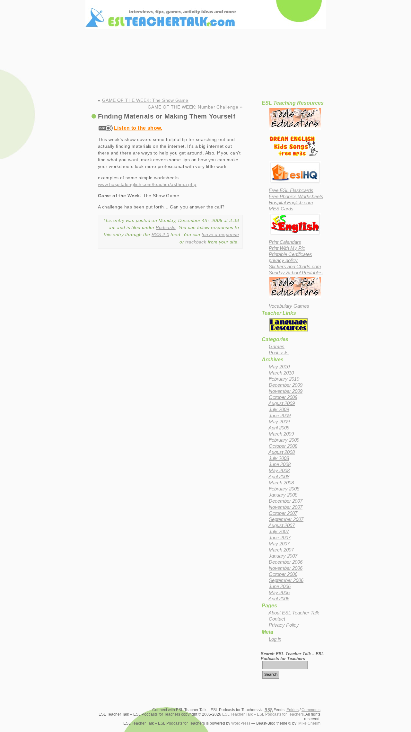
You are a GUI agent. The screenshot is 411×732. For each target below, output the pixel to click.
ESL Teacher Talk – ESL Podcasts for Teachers (205, 6)
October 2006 (283, 574)
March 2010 (281, 372)
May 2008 (279, 470)
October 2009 (283, 397)
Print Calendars (285, 242)
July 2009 (279, 409)
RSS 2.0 (160, 234)
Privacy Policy (284, 625)
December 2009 (285, 385)
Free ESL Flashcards (291, 190)
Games (276, 346)
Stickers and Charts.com (295, 266)
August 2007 (281, 525)
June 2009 (280, 415)
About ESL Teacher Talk (293, 612)
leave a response (220, 234)
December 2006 (285, 562)
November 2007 (285, 507)
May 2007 (279, 543)
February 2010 (284, 379)
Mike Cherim (309, 723)
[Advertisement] (205, 78)
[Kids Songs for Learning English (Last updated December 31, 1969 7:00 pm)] (294, 157)
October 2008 (283, 446)
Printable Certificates (290, 254)
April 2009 (278, 427)
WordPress (240, 723)
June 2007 (280, 537)
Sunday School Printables (296, 272)
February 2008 (284, 488)
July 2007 (279, 531)
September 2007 (286, 519)
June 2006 (280, 586)
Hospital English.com (291, 202)
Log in (275, 639)
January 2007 (283, 556)
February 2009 (284, 440)
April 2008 (278, 476)
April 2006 (278, 598)
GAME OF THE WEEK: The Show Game (145, 100)
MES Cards (281, 208)
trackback (195, 241)
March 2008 (281, 482)
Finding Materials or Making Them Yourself (166, 116)
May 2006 (279, 592)
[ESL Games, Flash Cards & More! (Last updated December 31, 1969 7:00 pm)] (295, 236)
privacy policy (283, 260)
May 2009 (279, 421)
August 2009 (281, 403)
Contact (277, 619)
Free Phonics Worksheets (296, 196)
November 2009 (285, 391)
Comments (311, 710)
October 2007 (283, 513)
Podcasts (165, 227)
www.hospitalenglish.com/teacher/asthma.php (147, 184)
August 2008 (281, 452)
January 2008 (283, 495)
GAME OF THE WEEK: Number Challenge (193, 107)
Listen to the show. (138, 128)
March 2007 (281, 549)
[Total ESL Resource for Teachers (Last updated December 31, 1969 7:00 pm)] (295, 184)
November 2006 (285, 568)
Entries (292, 710)
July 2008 (279, 458)
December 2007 (285, 501)
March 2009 (281, 434)
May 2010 (279, 366)
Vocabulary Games (289, 306)
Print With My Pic (287, 248)
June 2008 (280, 464)
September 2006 (286, 580)
